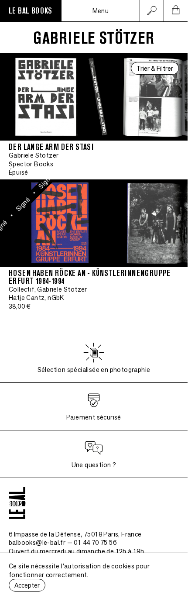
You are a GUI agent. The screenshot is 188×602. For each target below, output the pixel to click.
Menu (100, 11)
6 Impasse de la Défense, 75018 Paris (75, 534)
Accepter (27, 585)
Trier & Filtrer (155, 68)
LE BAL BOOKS (30, 11)
